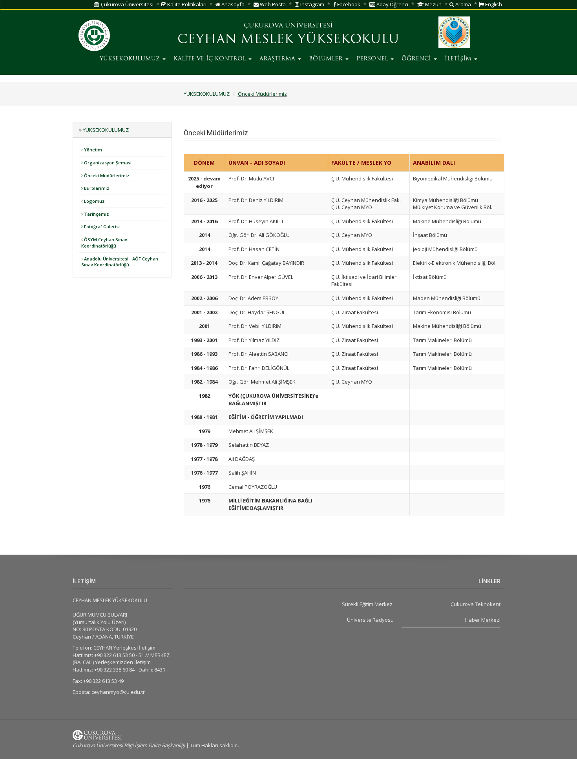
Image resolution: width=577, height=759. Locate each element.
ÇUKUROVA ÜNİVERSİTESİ (288, 26)
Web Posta (272, 4)
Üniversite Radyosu (370, 619)
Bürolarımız (96, 188)
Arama (462, 4)
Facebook (348, 4)
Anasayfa (232, 4)
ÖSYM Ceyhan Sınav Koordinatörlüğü (104, 243)
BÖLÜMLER (327, 59)
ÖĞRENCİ (417, 59)
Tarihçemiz (96, 214)
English (493, 4)
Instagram (311, 4)
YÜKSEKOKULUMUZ (131, 59)
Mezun (433, 4)
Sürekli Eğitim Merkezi (367, 604)
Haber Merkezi (482, 619)
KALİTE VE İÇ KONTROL (210, 59)
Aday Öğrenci (391, 4)
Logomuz (93, 201)
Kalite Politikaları (186, 4)
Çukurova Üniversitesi (126, 4)
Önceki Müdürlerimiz (262, 93)
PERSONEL (373, 59)
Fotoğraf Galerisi (101, 226)
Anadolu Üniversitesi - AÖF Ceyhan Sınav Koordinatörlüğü (119, 262)
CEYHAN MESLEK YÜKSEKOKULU (288, 40)
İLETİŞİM (459, 59)
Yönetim (92, 150)
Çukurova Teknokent (475, 604)
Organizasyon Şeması (107, 163)
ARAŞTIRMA (278, 59)
